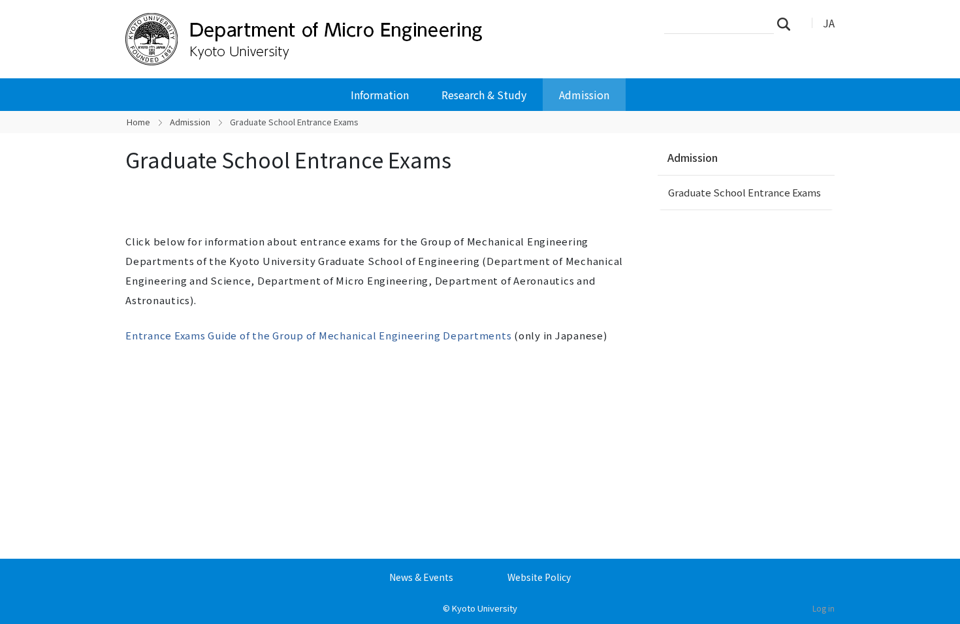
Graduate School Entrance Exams (744, 192)
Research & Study (483, 94)
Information (380, 94)
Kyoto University (484, 608)
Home (138, 122)
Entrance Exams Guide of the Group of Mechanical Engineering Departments (319, 335)
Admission (584, 94)
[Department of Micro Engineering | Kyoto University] (334, 39)
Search (787, 23)
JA (829, 23)
